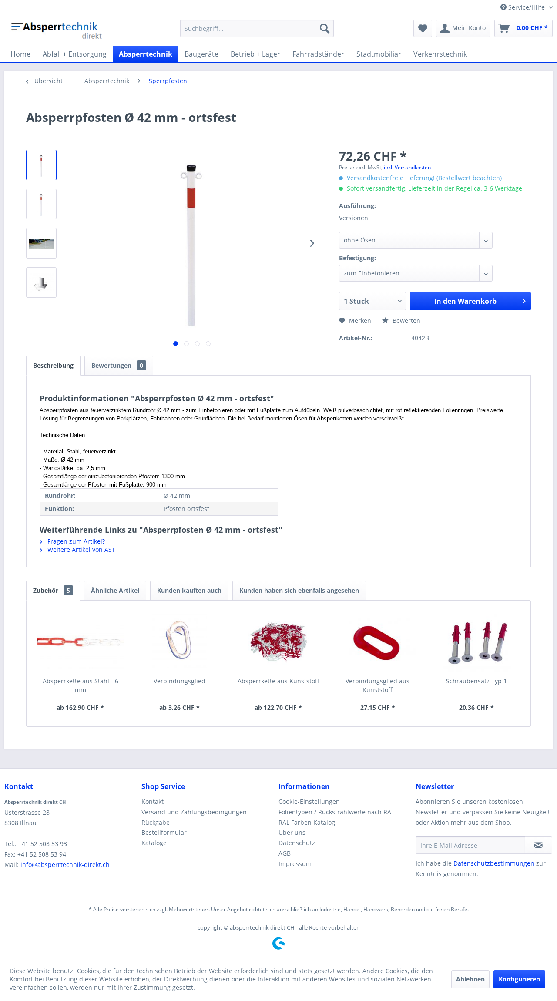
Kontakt (152, 801)
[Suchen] (324, 28)
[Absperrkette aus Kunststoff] (278, 641)
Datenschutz (296, 843)
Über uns (291, 832)
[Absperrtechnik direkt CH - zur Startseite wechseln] (57, 30)
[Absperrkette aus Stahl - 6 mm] (80, 641)
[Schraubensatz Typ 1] (476, 641)
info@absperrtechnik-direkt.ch (65, 864)
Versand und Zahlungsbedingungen (194, 812)
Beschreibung (53, 365)
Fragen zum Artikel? (75, 541)
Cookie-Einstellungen (309, 801)
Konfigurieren (519, 979)
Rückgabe (155, 822)
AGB (284, 853)
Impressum (295, 864)
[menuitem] (257, 28)
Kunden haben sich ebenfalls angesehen (299, 590)
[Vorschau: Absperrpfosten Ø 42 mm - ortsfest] (41, 165)
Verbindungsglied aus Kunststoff (377, 685)
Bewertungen (117, 365)
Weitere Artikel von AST (80, 549)
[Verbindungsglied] (180, 641)
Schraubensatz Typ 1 (476, 681)
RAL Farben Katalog (306, 822)
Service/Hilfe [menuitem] (527, 7)
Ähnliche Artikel (115, 590)
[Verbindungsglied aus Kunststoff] (378, 641)
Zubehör (51, 590)
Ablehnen (470, 979)
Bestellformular (164, 832)
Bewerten (405, 320)
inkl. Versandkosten (407, 167)
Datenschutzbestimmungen (493, 863)
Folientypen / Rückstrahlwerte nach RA (334, 812)
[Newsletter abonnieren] (538, 845)
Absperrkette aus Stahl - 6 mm (80, 685)
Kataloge (154, 843)
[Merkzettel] (422, 28)
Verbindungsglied (179, 681)
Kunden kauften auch (189, 590)
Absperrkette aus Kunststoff (278, 681)
